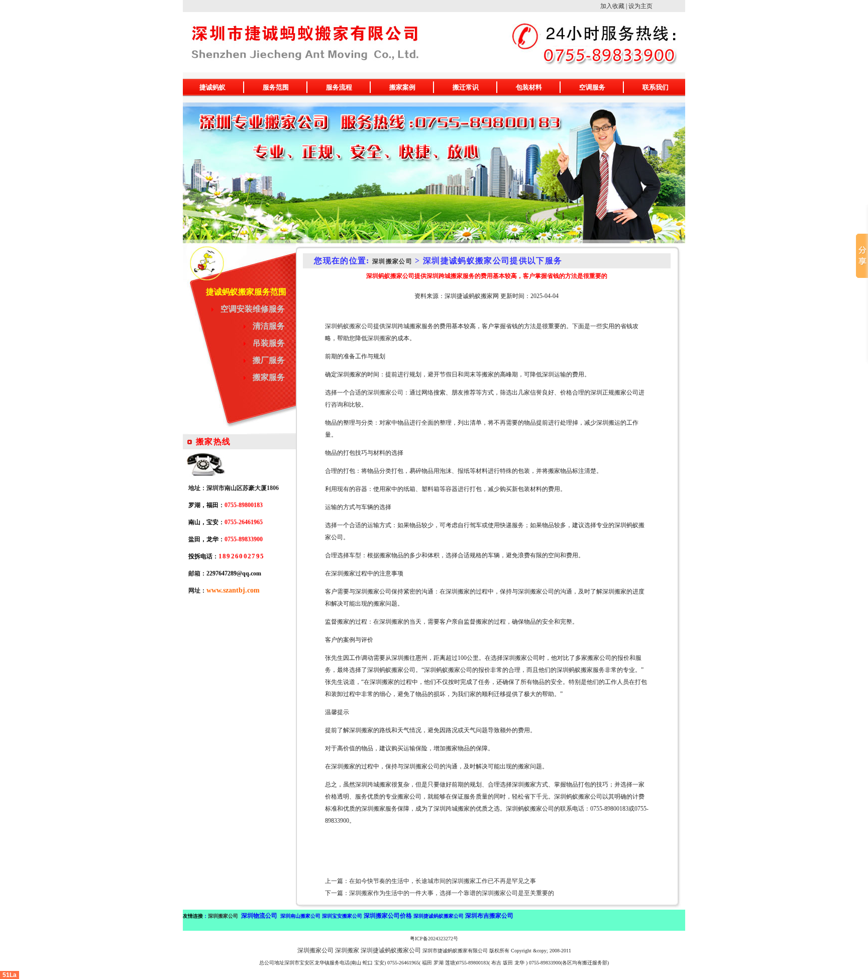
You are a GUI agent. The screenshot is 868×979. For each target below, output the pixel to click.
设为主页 (640, 6)
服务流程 (339, 87)
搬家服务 (269, 377)
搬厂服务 (269, 360)
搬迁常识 (466, 87)
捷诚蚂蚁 (212, 87)
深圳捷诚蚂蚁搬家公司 (391, 950)
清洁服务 (269, 326)
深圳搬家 (379, 338)
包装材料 (529, 87)
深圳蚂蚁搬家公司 (349, 326)
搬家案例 (402, 87)
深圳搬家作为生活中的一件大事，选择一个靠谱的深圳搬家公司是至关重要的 (451, 893)
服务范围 (276, 87)
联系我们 (655, 87)
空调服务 (592, 87)
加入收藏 (612, 6)
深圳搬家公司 (392, 261)
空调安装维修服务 (253, 309)
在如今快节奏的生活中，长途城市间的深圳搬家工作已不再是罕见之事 (442, 881)
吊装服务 (269, 343)
